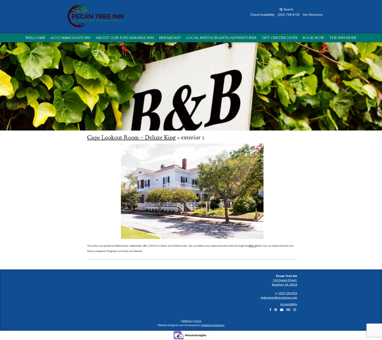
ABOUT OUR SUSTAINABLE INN (125, 37)
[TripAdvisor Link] (288, 310)
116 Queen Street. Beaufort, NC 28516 (284, 282)
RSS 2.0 (252, 245)
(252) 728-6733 (287, 293)
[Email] (281, 310)
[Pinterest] (275, 310)
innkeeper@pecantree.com (279, 298)
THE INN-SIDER (343, 37)
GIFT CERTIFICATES (280, 37)
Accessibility (288, 304)
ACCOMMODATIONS (70, 37)
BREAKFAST (170, 37)
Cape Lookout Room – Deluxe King (131, 137)
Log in (197, 321)
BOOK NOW (313, 37)
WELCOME (35, 37)
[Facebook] (270, 310)
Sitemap (187, 321)
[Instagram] (294, 310)
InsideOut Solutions (212, 325)
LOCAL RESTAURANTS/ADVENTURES (221, 37)
